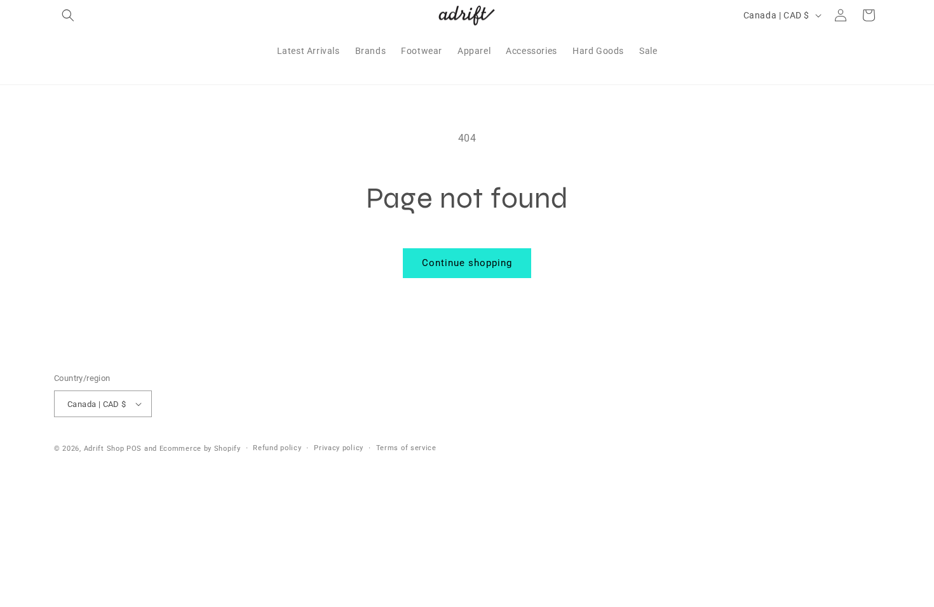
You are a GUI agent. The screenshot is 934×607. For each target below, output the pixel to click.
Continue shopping (467, 263)
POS (134, 448)
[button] (68, 15)
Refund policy (277, 448)
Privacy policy (338, 448)
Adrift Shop (104, 448)
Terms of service (406, 448)
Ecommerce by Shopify (200, 448)
